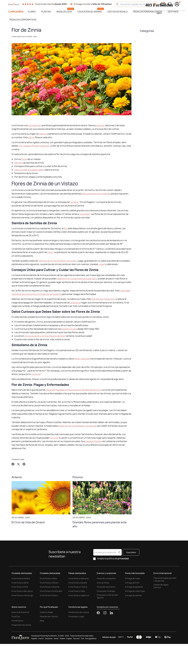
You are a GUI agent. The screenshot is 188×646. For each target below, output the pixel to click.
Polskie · (63, 638)
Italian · (56, 638)
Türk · (83, 638)
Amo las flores (103, 582)
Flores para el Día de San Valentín (107, 596)
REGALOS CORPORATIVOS (23, 19)
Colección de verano (89, 11)
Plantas (46, 11)
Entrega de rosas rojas (135, 591)
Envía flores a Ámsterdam (51, 591)
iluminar (54, 437)
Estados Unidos (69, 328)
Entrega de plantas (133, 595)
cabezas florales (93, 441)
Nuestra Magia (46, 612)
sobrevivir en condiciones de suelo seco (77, 278)
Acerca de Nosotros (20, 612)
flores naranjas (81, 358)
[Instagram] (106, 612)
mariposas (84, 214)
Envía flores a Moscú (49, 595)
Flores (32, 11)
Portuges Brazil (90, 638)
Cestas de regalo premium (160, 586)
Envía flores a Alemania (78, 578)
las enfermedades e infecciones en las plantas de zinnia (74, 389)
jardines (100, 125)
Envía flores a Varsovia (49, 586)
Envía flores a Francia (77, 586)
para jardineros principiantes (96, 193)
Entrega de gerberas (134, 586)
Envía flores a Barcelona (22, 591)
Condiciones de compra (78, 612)
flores (24, 159)
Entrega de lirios (132, 582)
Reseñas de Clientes (49, 616)
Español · (34, 638)
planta (31, 137)
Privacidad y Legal (76, 616)
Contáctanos (17, 620)
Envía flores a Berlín (20, 582)
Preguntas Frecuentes (21, 625)
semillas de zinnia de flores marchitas (57, 260)
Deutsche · (49, 638)
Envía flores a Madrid (21, 578)
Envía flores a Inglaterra (78, 595)
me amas (35, 374)
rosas (101, 264)
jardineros (75, 302)
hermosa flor (34, 125)
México (43, 133)
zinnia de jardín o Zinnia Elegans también (45, 335)
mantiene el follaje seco (103, 298)
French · (41, 638)
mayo (50, 252)
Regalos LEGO (64, 11)
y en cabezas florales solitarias (34, 145)
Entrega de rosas (132, 578)
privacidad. (123, 558)
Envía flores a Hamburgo (22, 595)
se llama (74, 202)
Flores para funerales (106, 591)
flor (65, 228)
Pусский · (76, 638)
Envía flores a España (77, 582)
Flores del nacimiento (106, 586)
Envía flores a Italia (76, 591)
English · (69, 638)
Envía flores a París (20, 586)
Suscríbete (131, 552)
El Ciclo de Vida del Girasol (28, 522)
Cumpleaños (16, 11)
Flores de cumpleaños (106, 578)
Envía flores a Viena (48, 578)
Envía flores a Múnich (49, 582)
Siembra (18, 162)
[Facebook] (100, 612)
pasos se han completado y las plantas (77, 425)
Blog (42, 620)
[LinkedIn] (111, 612)
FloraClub (16, 616)
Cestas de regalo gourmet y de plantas (164, 579)
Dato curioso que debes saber (29, 169)
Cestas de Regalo (117, 11)
